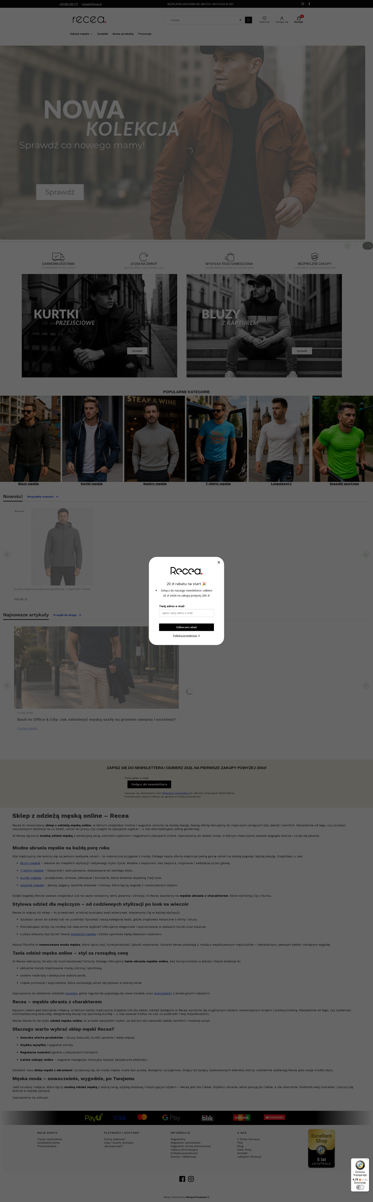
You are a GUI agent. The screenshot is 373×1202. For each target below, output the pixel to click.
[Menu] (366, 1160)
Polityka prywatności (185, 635)
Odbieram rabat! (186, 627)
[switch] (360, 1187)
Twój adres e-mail (171, 606)
